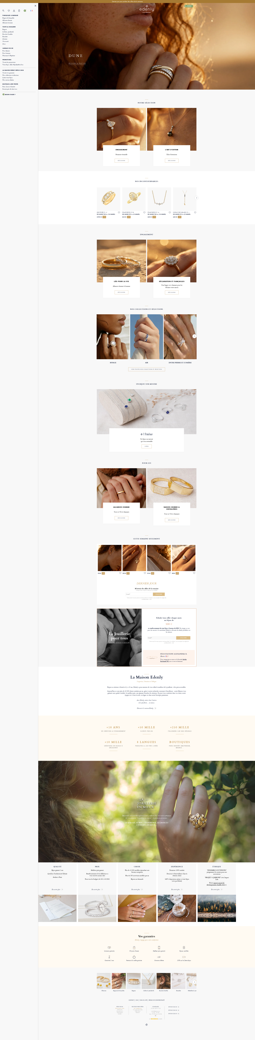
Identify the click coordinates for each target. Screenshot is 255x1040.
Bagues (4, 29)
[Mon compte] (15, 11)
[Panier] (21, 11)
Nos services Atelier (8, 80)
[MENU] (35, 6)
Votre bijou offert (12, 65)
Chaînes (4, 39)
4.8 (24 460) (155, 1018)
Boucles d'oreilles (7, 34)
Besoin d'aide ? (10, 94)
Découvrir (121, 160)
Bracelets (5, 36)
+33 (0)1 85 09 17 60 (156, 1008)
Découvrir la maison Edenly (145, 708)
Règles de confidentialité (156, 1000)
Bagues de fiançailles (8, 18)
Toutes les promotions (8, 62)
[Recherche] (5, 11)
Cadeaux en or (7, 48)
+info (150, 599)
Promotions (6, 59)
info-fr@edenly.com (155, 1011)
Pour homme (6, 53)
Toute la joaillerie (9, 27)
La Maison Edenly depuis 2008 (13, 70)
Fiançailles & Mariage (10, 15)
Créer (147, 446)
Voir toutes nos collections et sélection (146, 369)
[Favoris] (10, 11)
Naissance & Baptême (8, 55)
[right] (196, 198)
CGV (137, 1000)
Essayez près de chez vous (9, 89)
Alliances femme (7, 20)
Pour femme (6, 51)
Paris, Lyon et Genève (8, 87)
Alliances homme (7, 23)
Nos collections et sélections (10, 75)
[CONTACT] (26, 11)
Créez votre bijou (7, 77)
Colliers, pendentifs (8, 32)
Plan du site (143, 1000)
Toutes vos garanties (8, 73)
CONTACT (131, 1000)
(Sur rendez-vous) (138, 1008)
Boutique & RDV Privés (10, 84)
